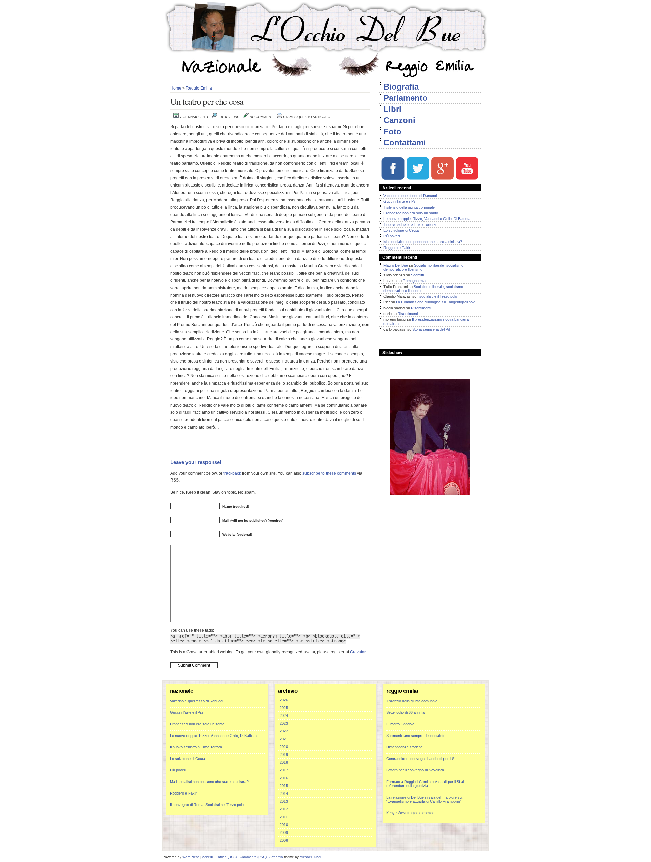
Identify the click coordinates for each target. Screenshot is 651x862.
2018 (284, 762)
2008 (284, 840)
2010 (284, 825)
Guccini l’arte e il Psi (399, 201)
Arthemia (276, 857)
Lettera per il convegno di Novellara (415, 770)
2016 (284, 778)
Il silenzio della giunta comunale (409, 207)
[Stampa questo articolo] (279, 117)
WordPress (190, 857)
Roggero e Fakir (396, 248)
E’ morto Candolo (400, 724)
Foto (392, 131)
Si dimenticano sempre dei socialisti (415, 735)
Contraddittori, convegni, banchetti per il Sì (420, 759)
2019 (284, 754)
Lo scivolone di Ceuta (401, 230)
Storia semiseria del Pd (431, 329)
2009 (284, 832)
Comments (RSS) (253, 857)
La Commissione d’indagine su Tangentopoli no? (435, 302)
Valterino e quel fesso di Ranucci (410, 196)
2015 (284, 786)
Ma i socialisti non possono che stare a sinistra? (422, 242)
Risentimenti (421, 308)
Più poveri (391, 236)
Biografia (401, 86)
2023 (284, 723)
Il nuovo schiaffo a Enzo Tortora (409, 224)
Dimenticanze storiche (404, 747)
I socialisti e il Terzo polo (437, 296)
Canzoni (399, 120)
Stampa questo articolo (306, 117)
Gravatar (358, 652)
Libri (392, 109)
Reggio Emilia (199, 88)
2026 (284, 700)
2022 (284, 731)
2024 (284, 715)
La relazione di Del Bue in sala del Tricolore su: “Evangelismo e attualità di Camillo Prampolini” (424, 799)
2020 (284, 747)
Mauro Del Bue (395, 265)
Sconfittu (418, 275)
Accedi (207, 857)
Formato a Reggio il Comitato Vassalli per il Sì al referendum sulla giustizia (425, 784)
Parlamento (405, 97)
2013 (284, 801)
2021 (284, 739)
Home (175, 88)
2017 (284, 770)
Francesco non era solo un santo (410, 213)
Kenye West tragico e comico (410, 813)
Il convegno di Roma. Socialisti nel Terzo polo (207, 805)
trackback (232, 473)
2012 (284, 809)
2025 (284, 708)
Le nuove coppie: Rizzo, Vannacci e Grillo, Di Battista (426, 219)
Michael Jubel (310, 857)
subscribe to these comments (329, 473)
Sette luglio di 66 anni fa (405, 712)
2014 (284, 793)
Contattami (404, 142)
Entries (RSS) (226, 857)
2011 (284, 817)
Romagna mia (414, 281)
